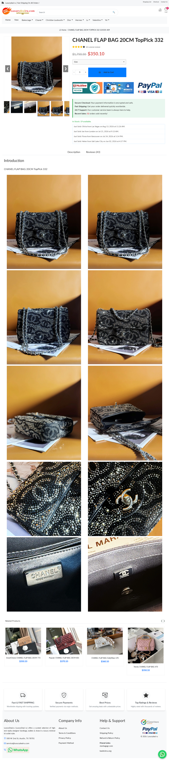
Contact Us (164, 2)
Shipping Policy (106, 733)
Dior (69, 20)
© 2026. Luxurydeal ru (149, 736)
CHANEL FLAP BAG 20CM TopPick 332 (25, 169)
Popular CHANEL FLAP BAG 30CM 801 (64, 658)
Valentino (97, 20)
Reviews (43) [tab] (93, 152)
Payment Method (66, 743)
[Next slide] (164, 621)
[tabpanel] (23, 647)
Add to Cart (109, 72)
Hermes (78, 20)
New (16, 20)
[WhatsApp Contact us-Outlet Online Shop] (162, 754)
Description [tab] (74, 152)
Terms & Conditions (67, 733)
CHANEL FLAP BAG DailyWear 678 (105, 658)
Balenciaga (26, 20)
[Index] (160, 10)
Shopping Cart (147, 2)
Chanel (38, 20)
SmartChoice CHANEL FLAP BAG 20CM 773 (23, 658)
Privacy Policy (65, 738)
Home (8, 20)
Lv (87, 20)
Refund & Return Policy (110, 738)
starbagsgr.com (106, 746)
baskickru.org (105, 751)
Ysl (106, 20)
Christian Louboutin (54, 20)
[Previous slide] (162, 621)
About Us (63, 728)
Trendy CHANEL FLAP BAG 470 (146, 667)
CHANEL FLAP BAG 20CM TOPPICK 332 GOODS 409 (89, 30)
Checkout (156, 2)
